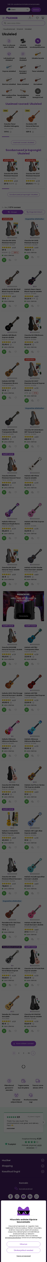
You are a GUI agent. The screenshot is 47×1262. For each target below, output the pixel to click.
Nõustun (23, 1244)
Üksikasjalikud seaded (23, 1250)
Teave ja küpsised (23, 1256)
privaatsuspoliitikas (13, 1237)
